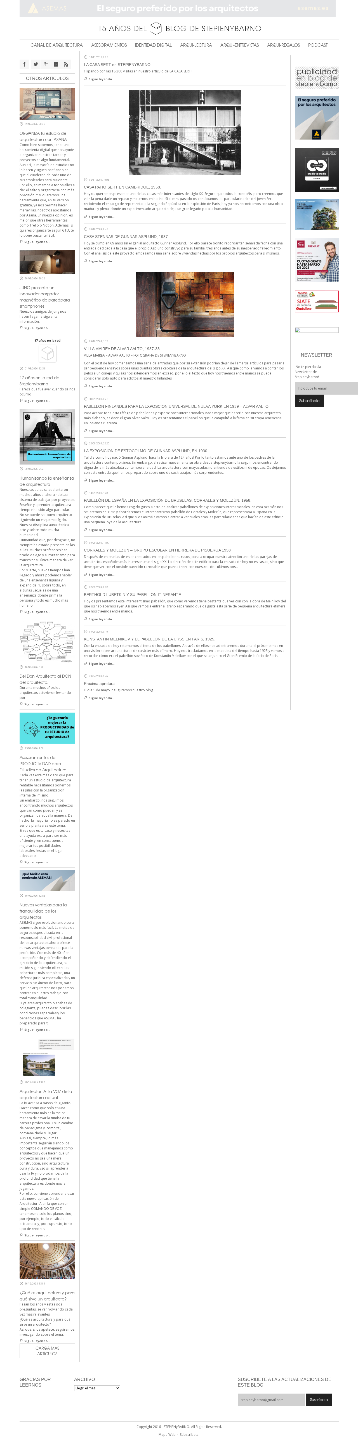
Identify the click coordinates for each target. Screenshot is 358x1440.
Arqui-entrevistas (239, 45)
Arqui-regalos (283, 45)
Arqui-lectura (196, 45)
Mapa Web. (167, 1434)
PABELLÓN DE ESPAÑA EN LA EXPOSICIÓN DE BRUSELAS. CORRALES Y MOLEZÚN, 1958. (167, 500)
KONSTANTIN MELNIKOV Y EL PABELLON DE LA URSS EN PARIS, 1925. (149, 639)
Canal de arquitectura (56, 45)
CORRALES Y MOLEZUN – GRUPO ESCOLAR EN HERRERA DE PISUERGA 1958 (157, 550)
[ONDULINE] (317, 301)
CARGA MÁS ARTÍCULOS (47, 1350)
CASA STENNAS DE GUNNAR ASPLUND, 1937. (126, 236)
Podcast (318, 45)
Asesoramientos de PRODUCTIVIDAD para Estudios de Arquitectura (43, 763)
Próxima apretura (99, 683)
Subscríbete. (189, 1434)
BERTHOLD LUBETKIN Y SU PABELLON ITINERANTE (132, 594)
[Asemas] (179, 8)
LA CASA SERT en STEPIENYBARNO (117, 64)
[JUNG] (317, 169)
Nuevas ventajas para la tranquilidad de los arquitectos (43, 911)
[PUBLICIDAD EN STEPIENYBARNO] (317, 77)
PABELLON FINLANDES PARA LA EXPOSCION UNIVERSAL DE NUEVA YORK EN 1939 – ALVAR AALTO (176, 406)
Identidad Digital (153, 45)
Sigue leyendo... (101, 79)
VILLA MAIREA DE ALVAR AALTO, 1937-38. (122, 349)
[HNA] (317, 260)
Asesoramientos (109, 45)
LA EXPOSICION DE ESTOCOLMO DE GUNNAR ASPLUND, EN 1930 (145, 451)
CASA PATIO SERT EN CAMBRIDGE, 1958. (122, 187)
